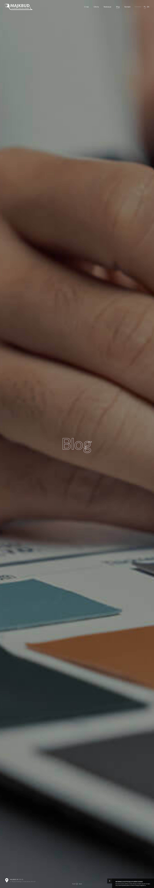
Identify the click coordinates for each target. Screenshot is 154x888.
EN (148, 7)
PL (145, 7)
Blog (118, 7)
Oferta (96, 7)
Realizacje (107, 7)
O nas (86, 7)
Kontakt (128, 7)
